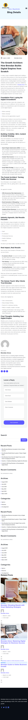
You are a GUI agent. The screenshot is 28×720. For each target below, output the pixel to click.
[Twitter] (4, 371)
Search (4, 435)
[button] (26, 8)
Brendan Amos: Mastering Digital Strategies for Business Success (13, 642)
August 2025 (5, 481)
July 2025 (4, 484)
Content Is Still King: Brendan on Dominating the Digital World (13, 464)
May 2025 (4, 489)
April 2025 (4, 491)
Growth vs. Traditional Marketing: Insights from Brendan (14, 460)
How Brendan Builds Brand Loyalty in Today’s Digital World (14, 454)
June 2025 (4, 486)
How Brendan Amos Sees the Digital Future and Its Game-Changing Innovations (13, 457)
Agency (3, 502)
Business (4, 504)
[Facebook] (2, 371)
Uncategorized (5, 506)
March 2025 (4, 493)
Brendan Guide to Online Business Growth (14, 665)
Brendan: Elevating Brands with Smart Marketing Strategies (12, 606)
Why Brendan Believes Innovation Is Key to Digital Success (13, 450)
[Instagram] (7, 371)
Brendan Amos (18, 58)
